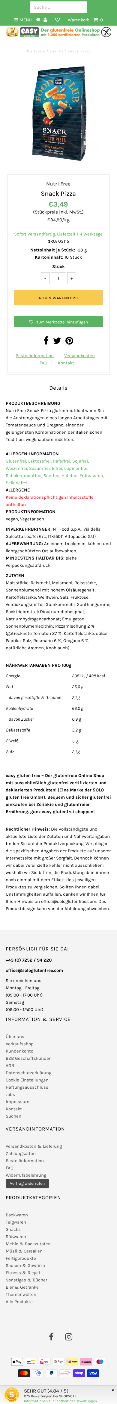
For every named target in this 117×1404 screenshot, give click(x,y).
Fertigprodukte (21, 1258)
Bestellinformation (35, 355)
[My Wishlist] (58, 20)
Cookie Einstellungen (27, 1080)
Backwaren (17, 1215)
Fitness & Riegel (23, 1272)
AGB (10, 1065)
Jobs (10, 1094)
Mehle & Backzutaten (28, 1243)
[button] (58, 321)
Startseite (36, 51)
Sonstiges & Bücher (26, 1280)
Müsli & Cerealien (24, 1251)
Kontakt (66, 363)
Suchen (13, 1116)
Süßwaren (16, 1236)
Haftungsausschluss (27, 1087)
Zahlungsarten (21, 1153)
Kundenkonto (19, 1051)
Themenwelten (21, 1294)
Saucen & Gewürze (25, 1265)
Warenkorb (85, 20)
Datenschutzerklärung (28, 1072)
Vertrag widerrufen (27, 1183)
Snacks (56, 51)
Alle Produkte (19, 1301)
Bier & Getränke (22, 1287)
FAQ (43, 363)
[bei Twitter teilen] (57, 342)
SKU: (52, 241)
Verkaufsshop (20, 1044)
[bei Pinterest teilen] (69, 342)
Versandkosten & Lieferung (34, 1146)
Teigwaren (16, 1222)
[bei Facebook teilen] (46, 342)
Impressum (17, 1101)
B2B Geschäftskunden (29, 1058)
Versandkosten (79, 355)
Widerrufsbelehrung (26, 1175)
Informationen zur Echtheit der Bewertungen (60, 1401)
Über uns (15, 1036)
